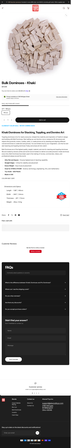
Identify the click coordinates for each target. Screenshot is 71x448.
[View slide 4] (38, 391)
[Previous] (2, 2)
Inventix (14, 411)
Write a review (35, 251)
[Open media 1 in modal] (66, 15)
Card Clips (15, 413)
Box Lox (14, 405)
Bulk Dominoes (16, 408)
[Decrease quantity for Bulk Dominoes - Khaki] (4, 120)
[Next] (68, 2)
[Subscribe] (37, 432)
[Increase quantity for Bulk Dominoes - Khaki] (12, 120)
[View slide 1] (32, 391)
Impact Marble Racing (16, 402)
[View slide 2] (34, 391)
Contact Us (30, 404)
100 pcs (5, 112)
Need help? (66, 215)
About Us (29, 401)
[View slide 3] (36, 391)
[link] (47, 409)
